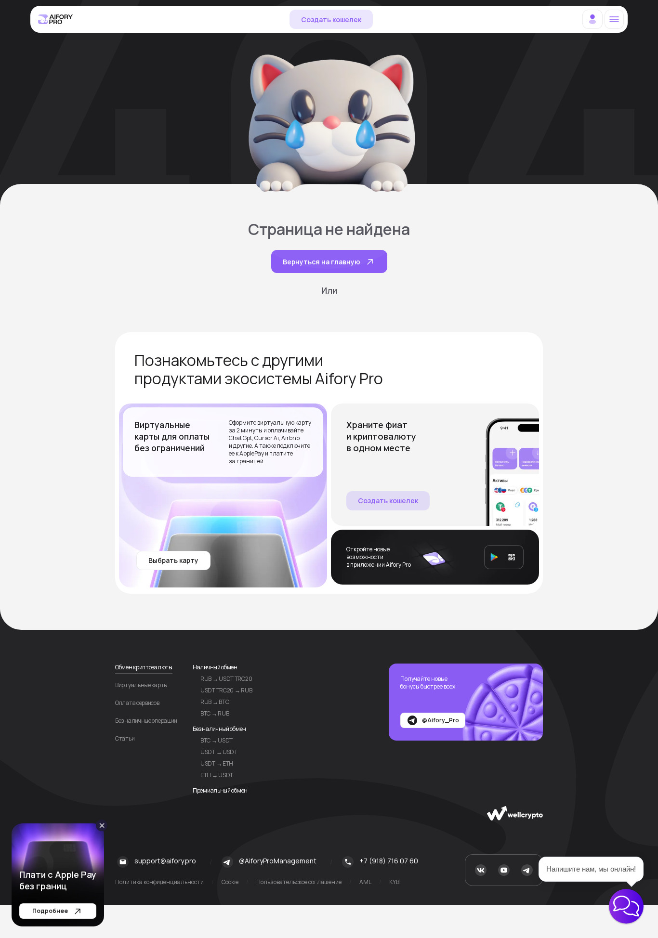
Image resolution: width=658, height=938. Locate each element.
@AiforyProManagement (277, 860)
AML (365, 882)
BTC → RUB (214, 713)
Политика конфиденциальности (159, 882)
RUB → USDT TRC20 (226, 679)
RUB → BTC (214, 702)
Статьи (124, 739)
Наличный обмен (215, 667)
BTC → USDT (216, 740)
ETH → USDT (216, 775)
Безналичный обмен (219, 729)
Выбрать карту (173, 560)
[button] (626, 906)
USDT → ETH (216, 763)
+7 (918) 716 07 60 (388, 860)
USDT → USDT (218, 752)
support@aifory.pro (165, 860)
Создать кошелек (331, 19)
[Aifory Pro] (55, 19)
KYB (394, 882)
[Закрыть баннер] (102, 825)
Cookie (230, 882)
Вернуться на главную (321, 261)
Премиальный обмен (220, 790)
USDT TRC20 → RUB (226, 690)
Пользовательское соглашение (299, 882)
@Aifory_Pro (440, 720)
